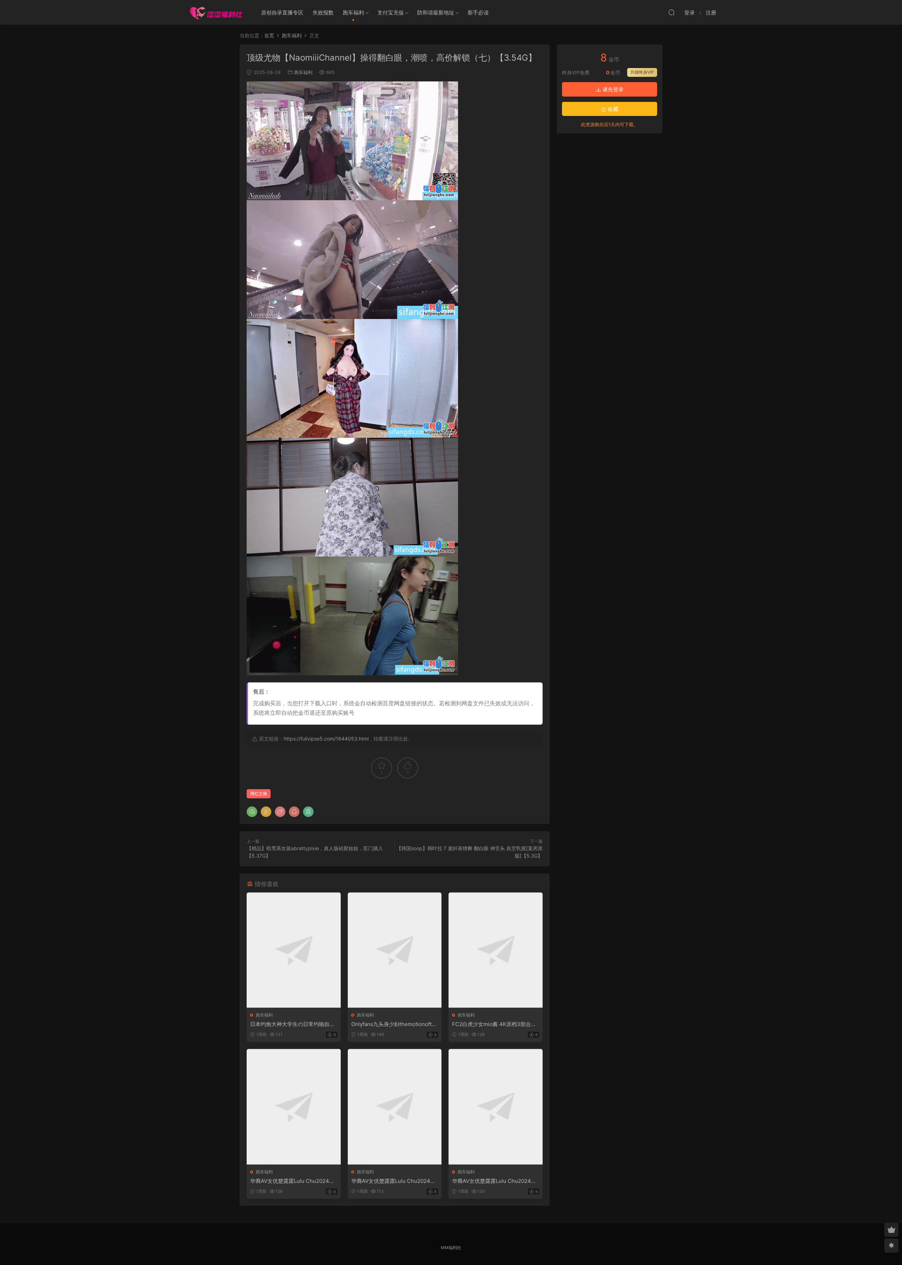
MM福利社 (451, 1247)
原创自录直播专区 (282, 12)
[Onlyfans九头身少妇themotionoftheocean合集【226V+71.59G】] (395, 950)
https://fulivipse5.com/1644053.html (326, 739)
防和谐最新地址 (435, 12)
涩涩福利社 (216, 12)
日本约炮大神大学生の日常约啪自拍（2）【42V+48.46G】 (292, 1024)
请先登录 (612, 89)
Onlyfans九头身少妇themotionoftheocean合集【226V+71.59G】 (394, 1024)
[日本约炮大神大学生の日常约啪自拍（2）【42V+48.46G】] (294, 950)
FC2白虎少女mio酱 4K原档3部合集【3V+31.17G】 (494, 1024)
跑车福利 (353, 12)
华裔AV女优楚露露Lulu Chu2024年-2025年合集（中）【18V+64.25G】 (394, 1181)
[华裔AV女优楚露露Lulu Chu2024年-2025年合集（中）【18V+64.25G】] (395, 1106)
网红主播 (258, 793)
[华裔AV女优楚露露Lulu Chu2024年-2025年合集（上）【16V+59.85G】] (294, 1106)
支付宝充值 (390, 12)
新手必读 (478, 12)
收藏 (612, 109)
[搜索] (671, 12)
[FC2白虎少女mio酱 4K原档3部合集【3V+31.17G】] (496, 950)
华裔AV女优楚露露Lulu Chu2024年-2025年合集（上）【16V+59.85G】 (293, 1181)
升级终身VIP (642, 72)
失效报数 (323, 12)
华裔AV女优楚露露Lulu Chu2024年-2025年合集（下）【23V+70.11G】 (495, 1181)
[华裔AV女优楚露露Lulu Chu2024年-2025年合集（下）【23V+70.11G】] (496, 1106)
